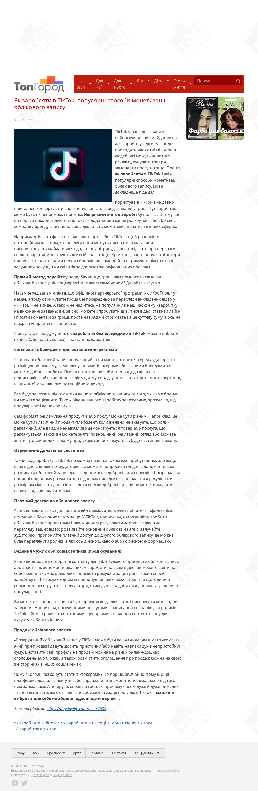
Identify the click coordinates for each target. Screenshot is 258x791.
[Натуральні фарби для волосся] (215, 118)
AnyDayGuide (62, 775)
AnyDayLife (41, 775)
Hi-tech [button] (81, 84)
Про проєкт (56, 753)
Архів (77, 753)
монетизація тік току (131, 723)
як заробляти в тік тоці (83, 723)
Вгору (20, 753)
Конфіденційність (148, 753)
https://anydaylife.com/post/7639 (76, 708)
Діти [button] (158, 81)
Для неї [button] (99, 84)
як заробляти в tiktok (35, 723)
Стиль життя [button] (179, 84)
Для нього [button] (120, 84)
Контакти (118, 753)
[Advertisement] (129, 35)
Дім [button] (140, 81)
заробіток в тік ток (38, 729)
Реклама (96, 753)
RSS (36, 753)
